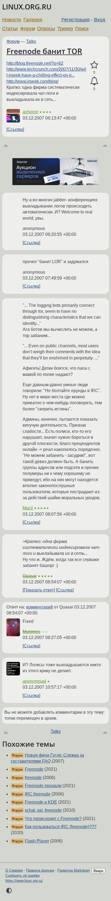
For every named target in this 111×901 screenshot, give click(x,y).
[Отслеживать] (94, 81)
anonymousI (34, 681)
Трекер (65, 28)
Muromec (31, 631)
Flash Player (37, 841)
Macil (28, 508)
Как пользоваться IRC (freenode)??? (60, 826)
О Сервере (14, 870)
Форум (27, 28)
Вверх (98, 871)
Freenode (34, 769)
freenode (33, 777)
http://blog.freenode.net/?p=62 (34, 63)
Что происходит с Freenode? (53, 818)
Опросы (46, 28)
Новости (11, 19)
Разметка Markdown (73, 870)
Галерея (32, 19)
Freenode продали (43, 785)
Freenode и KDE (41, 802)
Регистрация (75, 19)
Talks (31, 41)
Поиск (82, 28)
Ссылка (15, 129)
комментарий (39, 607)
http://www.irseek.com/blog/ (32, 81)
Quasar (30, 576)
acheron (30, 112)
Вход (99, 19)
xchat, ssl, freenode (43, 810)
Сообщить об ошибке (22, 875)
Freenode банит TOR (44, 51)
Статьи (10, 28)
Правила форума (40, 870)
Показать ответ (39, 590)
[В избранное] (94, 65)
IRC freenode (37, 794)
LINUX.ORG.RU (26, 7)
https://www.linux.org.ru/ (24, 881)
